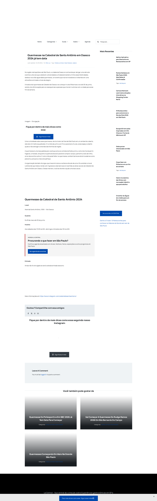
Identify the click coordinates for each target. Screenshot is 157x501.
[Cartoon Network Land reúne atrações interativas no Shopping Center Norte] (107, 90)
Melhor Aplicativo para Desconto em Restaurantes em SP (123, 59)
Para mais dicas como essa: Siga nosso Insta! (77, 498)
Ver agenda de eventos (38, 251)
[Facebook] (28, 313)
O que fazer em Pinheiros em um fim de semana (123, 164)
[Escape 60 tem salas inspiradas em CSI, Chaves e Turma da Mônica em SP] (107, 128)
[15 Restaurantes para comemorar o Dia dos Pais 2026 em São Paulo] (107, 110)
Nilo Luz (48, 63)
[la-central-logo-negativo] (78, 482)
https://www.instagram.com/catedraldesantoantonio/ (58, 296)
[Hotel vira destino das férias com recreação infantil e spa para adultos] (107, 177)
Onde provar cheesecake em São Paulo (123, 148)
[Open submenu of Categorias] (56, 41)
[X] (31, 313)
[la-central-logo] (78, 3)
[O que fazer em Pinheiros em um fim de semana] (107, 161)
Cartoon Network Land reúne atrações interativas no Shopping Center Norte (123, 95)
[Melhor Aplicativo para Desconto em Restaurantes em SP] (107, 56)
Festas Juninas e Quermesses (63, 63)
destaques (122, 83)
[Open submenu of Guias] (67, 41)
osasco (75, 63)
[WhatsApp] (34, 313)
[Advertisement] (78, 24)
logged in (44, 375)
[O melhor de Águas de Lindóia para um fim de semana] (107, 195)
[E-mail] (38, 313)
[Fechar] (154, 496)
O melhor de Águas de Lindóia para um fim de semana (122, 198)
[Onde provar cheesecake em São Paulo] (107, 146)
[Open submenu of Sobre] (78, 41)
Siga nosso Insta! (45, 137)
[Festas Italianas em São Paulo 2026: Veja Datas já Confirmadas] (107, 72)
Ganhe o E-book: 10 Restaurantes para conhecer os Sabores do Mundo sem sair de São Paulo (114, 223)
